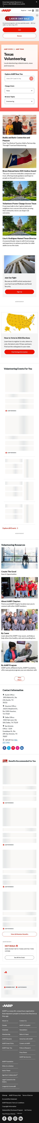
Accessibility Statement (9, 1099)
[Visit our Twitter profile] (10, 1118)
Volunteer (5, 1030)
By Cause (5, 633)
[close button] (37, 15)
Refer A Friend (24, 1034)
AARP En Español (25, 1025)
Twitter (9, 748)
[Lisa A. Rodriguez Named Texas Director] (19, 226)
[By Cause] (19, 619)
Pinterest (13, 748)
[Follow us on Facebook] (4, 1118)
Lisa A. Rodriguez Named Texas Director (19, 238)
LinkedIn (22, 748)
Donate (4, 1025)
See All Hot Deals (19, 957)
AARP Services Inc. (25, 1057)
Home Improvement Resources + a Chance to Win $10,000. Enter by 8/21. (14, 3)
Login (29, 10)
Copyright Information (9, 1106)
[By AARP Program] (19, 651)
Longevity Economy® (9, 1086)
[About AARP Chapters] (19, 587)
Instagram (17, 748)
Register (23, 10)
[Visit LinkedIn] (21, 1118)
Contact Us (23, 1021)
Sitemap (4, 1095)
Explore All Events (9, 528)
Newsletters (23, 1030)
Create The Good (8, 571)
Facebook (4, 748)
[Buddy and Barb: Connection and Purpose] (19, 125)
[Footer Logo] (19, 1005)
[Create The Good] (19, 558)
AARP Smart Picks (8, 1043)
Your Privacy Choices (8, 1114)
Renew (19, 36)
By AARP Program (9, 665)
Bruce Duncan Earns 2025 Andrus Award (19, 171)
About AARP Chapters (10, 601)
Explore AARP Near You (14, 74)
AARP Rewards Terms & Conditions (13, 1103)
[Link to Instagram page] (15, 1118)
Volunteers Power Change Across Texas (19, 203)
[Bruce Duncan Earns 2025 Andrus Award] (19, 158)
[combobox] (19, 78)
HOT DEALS (10, 946)
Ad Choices (28, 1110)
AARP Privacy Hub (15, 1095)
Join (19, 30)
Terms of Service (27, 1095)
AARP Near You (7, 1048)
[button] (37, 10)
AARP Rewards (7, 1039)
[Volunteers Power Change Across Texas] (19, 191)
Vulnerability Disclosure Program (12, 1110)
